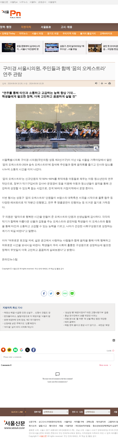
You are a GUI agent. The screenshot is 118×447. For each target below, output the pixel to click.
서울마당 (68, 422)
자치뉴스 (23, 33)
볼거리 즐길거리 (88, 33)
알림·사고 (43, 426)
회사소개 (32, 426)
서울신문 (4, 2)
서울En (33, 2)
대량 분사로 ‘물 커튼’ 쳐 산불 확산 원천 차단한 (85, 319)
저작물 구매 (79, 422)
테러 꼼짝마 (70, 322)
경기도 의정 (53, 33)
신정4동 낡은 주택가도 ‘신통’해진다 (20, 323)
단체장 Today (8, 33)
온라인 (54, 422)
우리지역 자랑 (69, 33)
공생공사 (42, 2)
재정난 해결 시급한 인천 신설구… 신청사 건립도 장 (27, 312)
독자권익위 (101, 422)
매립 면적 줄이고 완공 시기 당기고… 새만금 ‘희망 (87, 325)
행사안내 (53, 426)
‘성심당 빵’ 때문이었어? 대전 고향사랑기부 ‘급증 (86, 312)
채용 (61, 426)
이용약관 (69, 426)
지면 (49, 422)
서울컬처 (52, 2)
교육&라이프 (106, 33)
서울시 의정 (37, 33)
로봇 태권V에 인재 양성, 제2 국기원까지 (22, 320)
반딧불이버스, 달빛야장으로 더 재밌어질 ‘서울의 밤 (27, 316)
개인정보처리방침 (82, 426)
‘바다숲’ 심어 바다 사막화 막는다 (18, 327)
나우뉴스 (24, 2)
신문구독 (32, 422)
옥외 (59, 422)
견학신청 (90, 422)
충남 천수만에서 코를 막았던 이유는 (81, 315)
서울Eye (14, 2)
